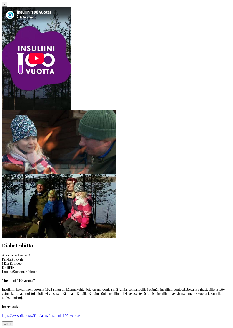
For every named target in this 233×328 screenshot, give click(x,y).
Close (7, 323)
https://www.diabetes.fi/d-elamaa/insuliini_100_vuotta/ (41, 316)
